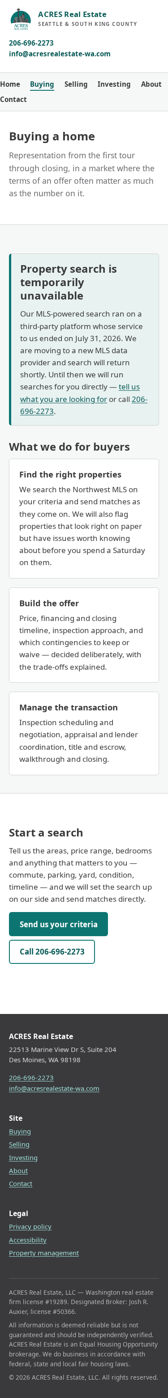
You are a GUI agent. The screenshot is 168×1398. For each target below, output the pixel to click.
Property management (44, 1252)
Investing (114, 84)
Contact (13, 99)
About (151, 84)
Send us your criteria (59, 924)
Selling (76, 84)
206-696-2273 (31, 42)
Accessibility (28, 1239)
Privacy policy (30, 1226)
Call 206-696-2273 (52, 951)
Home (10, 84)
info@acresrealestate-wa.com (60, 53)
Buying (42, 84)
